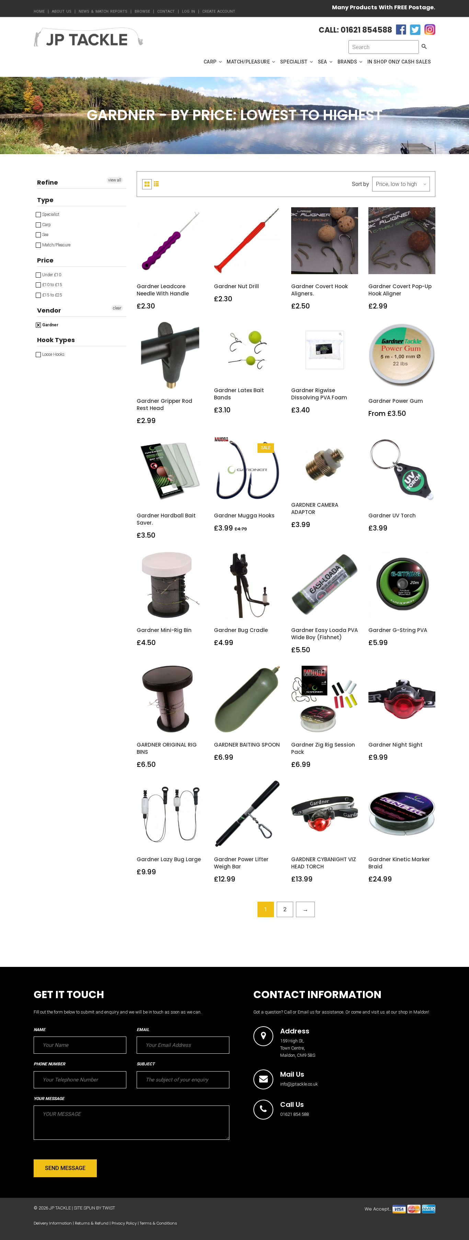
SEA (323, 62)
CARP (211, 62)
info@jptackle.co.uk (299, 1084)
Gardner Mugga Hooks (244, 515)
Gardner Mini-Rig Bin (164, 630)
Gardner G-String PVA (397, 630)
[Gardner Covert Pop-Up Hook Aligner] (402, 266)
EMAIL (143, 1029)
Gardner (49, 325)
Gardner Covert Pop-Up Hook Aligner (400, 290)
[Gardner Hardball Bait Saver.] (170, 496)
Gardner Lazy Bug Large (169, 859)
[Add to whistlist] (154, 266)
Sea (44, 234)
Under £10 (51, 274)
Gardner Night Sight (395, 744)
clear (117, 308)
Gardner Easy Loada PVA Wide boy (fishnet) (324, 634)
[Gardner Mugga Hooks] (247, 496)
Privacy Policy (124, 1223)
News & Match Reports (103, 11)
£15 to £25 (51, 295)
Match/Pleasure (55, 245)
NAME (39, 1029)
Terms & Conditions (158, 1223)
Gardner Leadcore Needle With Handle (163, 290)
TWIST (108, 1207)
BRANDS (348, 62)
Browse (142, 11)
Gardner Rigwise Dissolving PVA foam (319, 394)
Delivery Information (53, 1223)
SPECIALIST (294, 62)
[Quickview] (186, 266)
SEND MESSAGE (65, 1168)
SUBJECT (146, 1064)
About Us (61, 11)
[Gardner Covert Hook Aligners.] (325, 266)
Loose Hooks (53, 354)
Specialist (50, 214)
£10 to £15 (51, 284)
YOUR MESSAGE (49, 1098)
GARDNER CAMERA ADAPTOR (314, 508)
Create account (218, 11)
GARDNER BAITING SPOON (247, 744)
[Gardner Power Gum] (402, 381)
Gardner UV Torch (392, 515)
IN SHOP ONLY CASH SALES (399, 62)
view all (114, 180)
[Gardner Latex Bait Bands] (247, 370)
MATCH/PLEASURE (249, 62)
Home (39, 11)
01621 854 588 (294, 1114)
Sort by (360, 184)
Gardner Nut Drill (236, 286)
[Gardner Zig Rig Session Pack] (325, 725)
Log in (188, 11)
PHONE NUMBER (49, 1064)
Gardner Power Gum (395, 401)
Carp (46, 224)
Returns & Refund (91, 1223)
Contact (166, 11)
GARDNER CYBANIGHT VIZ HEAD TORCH (323, 863)
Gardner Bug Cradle (241, 630)
